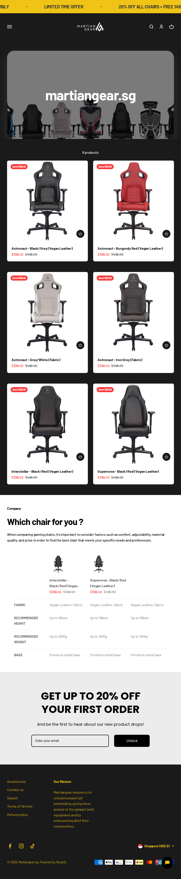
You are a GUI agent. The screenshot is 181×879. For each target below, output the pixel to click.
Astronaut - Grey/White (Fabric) (35, 360)
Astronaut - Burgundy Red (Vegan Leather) (130, 248)
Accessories (16, 781)
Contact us (15, 789)
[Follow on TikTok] (33, 846)
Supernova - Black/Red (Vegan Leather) (128, 471)
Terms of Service (19, 806)
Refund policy (17, 814)
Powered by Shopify (53, 862)
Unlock (132, 741)
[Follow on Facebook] (10, 846)
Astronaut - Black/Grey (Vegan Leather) (42, 248)
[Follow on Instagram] (21, 846)
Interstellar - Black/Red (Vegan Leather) (42, 471)
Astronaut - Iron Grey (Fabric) (120, 360)
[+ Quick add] (80, 234)
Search (12, 798)
